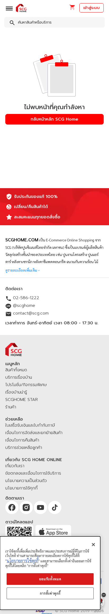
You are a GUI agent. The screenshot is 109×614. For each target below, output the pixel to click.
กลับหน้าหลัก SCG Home (54, 119)
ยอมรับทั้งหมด (50, 579)
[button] (72, 9)
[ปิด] (93, 544)
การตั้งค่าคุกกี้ (50, 593)
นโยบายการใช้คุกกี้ (22, 560)
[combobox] (54, 23)
